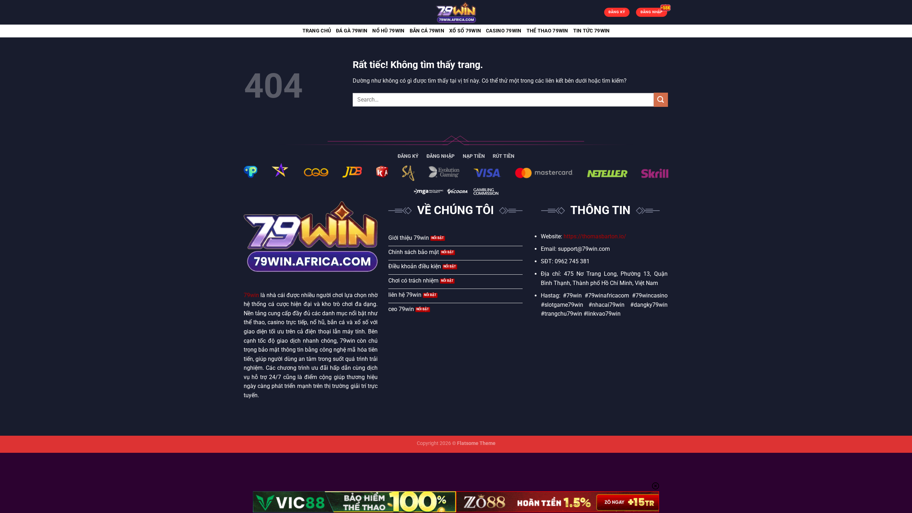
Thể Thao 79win (547, 31)
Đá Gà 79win (351, 31)
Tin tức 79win (591, 31)
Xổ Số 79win (465, 31)
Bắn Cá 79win (427, 31)
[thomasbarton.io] (456, 12)
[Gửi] (661, 100)
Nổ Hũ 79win (388, 31)
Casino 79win (503, 31)
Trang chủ (316, 31)
